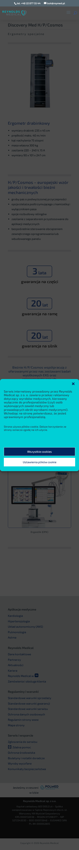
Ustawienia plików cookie (39, 462)
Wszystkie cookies (39, 451)
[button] (73, 383)
